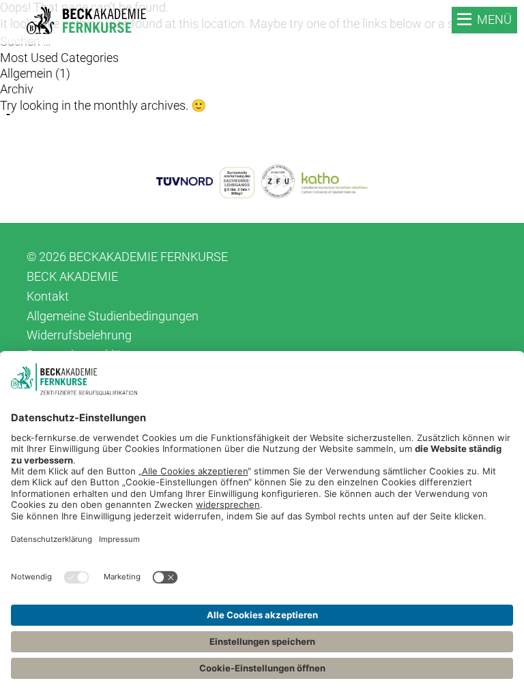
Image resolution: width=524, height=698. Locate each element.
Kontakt (48, 296)
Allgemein (26, 73)
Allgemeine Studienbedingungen (113, 316)
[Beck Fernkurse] (86, 20)
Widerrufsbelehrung (79, 335)
